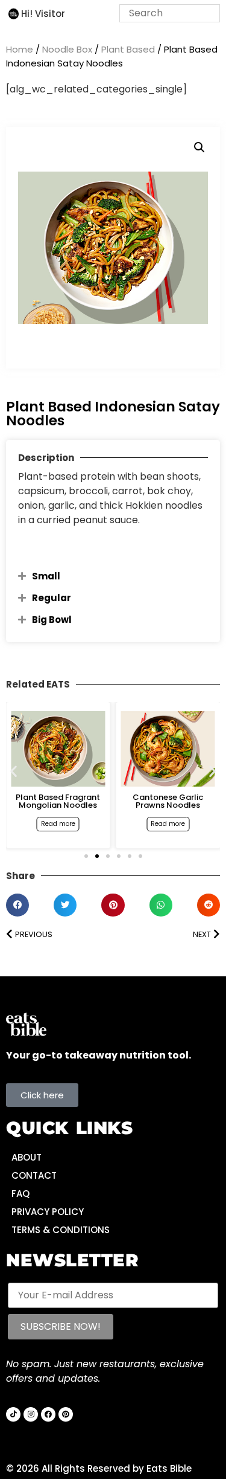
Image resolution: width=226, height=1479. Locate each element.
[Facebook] (48, 1414)
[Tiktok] (13, 1414)
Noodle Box (67, 49)
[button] (199, 147)
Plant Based (128, 49)
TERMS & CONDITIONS (60, 1229)
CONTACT (34, 1175)
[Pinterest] (65, 1414)
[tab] (113, 576)
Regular (51, 597)
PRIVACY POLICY (47, 1211)
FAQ (20, 1193)
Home (19, 49)
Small (46, 576)
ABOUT (26, 1157)
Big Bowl (52, 619)
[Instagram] (31, 1414)
